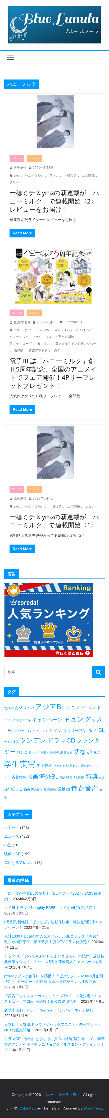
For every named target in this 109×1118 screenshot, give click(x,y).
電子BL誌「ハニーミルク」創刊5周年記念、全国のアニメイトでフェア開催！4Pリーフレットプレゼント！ (53, 373)
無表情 (79, 777)
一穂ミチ (70, 175)
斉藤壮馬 (19, 777)
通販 (61, 789)
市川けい (43, 344)
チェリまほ (11, 741)
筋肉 (27, 789)
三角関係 (88, 175)
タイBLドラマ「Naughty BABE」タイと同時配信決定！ (50, 907)
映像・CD (12, 854)
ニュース (34, 158)
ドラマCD (61, 740)
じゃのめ (42, 330)
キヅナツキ (23, 720)
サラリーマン (75, 730)
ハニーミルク (34, 175)
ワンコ (54, 175)
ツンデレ (33, 740)
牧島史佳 (20, 168)
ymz (17, 175)
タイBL (96, 730)
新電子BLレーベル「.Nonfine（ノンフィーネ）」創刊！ (50, 1010)
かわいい (24, 707)
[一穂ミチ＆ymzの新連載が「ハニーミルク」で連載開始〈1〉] (54, 452)
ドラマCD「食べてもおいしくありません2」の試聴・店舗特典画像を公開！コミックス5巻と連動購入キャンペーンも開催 (54, 961)
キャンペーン (47, 719)
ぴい (37, 337)
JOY (17, 330)
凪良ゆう (66, 752)
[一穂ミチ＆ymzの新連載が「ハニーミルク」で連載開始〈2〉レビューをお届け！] (54, 121)
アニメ (73, 707)
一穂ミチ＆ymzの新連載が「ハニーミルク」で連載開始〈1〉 (54, 520)
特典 (92, 776)
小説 (8, 845)
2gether (9, 708)
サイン (55, 730)
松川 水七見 (22, 322)
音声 (91, 788)
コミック (17, 158)
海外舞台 (66, 777)
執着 (97, 752)
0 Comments (73, 322)
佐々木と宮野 (37, 752)
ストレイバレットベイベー (73, 330)
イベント (91, 707)
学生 (11, 764)
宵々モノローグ (21, 344)
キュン (73, 719)
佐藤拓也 (53, 752)
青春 (77, 788)
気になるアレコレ (19, 862)
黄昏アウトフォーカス (44, 350)
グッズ (93, 719)
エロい (9, 720)
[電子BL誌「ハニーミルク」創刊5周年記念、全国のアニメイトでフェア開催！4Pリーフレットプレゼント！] (54, 276)
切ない (14, 182)
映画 (33, 777)
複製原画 (50, 789)
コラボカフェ (14, 731)
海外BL (49, 776)
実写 (27, 764)
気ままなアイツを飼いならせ (75, 344)
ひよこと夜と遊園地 (60, 337)
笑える (17, 789)
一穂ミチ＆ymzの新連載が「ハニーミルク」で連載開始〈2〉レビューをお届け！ (54, 200)
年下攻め (44, 765)
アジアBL (50, 707)
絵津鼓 (18, 350)
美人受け (37, 789)
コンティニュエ (37, 730)
